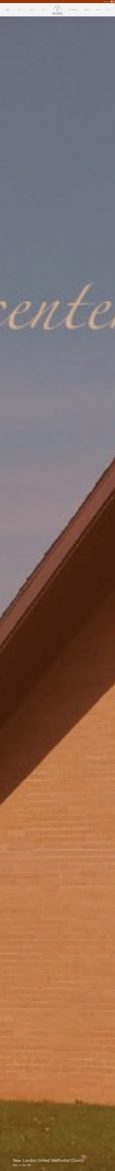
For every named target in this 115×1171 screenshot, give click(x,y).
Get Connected (73, 9)
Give (109, 9)
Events (32, 9)
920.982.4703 (107, 1)
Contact (98, 9)
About (19, 9)
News (43, 9)
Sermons (86, 9)
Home (7, 9)
